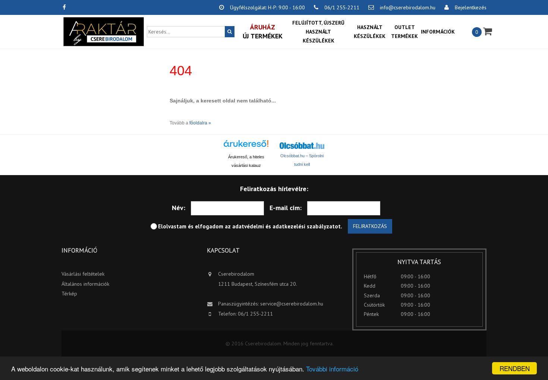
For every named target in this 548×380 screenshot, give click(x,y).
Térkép (69, 293)
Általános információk (85, 284)
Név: (178, 207)
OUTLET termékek (404, 31)
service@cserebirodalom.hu (291, 303)
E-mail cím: (286, 207)
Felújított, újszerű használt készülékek (318, 31)
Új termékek (263, 31)
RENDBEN (515, 368)
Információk (438, 31)
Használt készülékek (369, 31)
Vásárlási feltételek (83, 273)
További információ (332, 368)
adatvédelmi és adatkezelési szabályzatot (286, 226)
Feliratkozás (370, 226)
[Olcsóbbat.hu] (302, 145)
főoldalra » (200, 123)
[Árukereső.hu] (246, 146)
